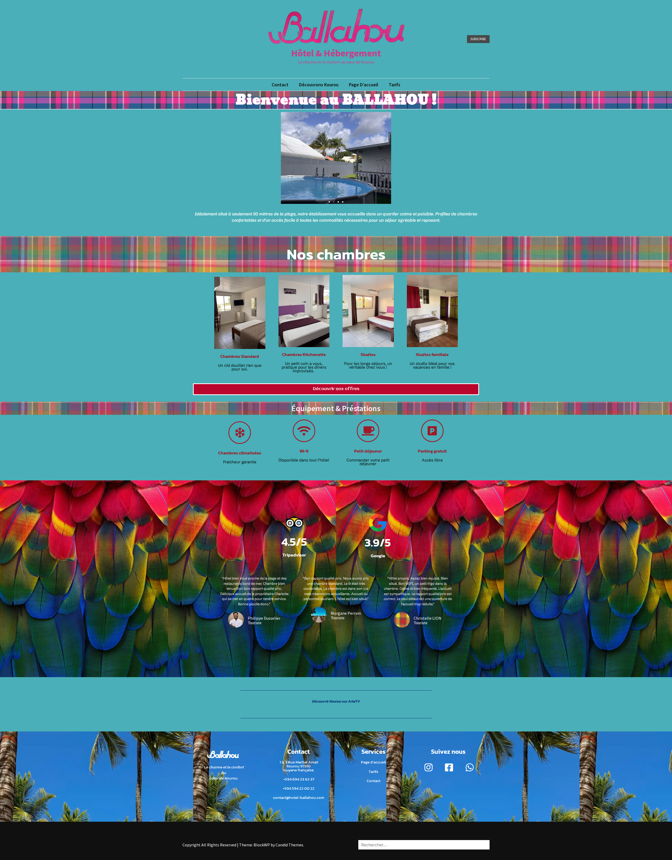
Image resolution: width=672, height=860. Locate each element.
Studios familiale (432, 354)
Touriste (254, 623)
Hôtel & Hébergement (336, 53)
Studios (368, 354)
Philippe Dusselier (264, 618)
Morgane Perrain (346, 613)
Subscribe (478, 39)
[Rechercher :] (424, 844)
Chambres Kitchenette (304, 354)
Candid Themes (289, 844)
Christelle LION (428, 618)
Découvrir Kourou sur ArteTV (336, 701)
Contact (280, 85)
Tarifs (394, 85)
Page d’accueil (363, 85)
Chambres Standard (239, 356)
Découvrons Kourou (318, 85)
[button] (329, 202)
